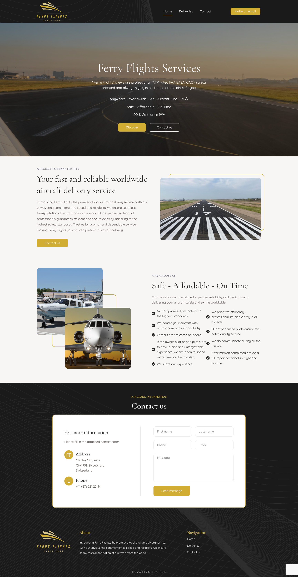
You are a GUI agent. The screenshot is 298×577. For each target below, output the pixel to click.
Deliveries (186, 11)
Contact (205, 11)
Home (167, 11)
